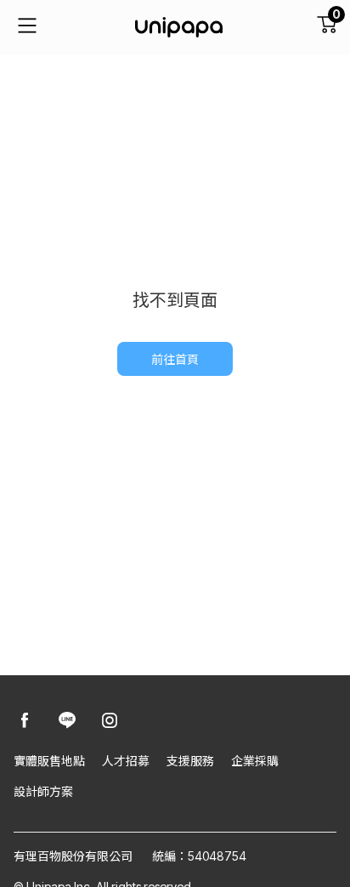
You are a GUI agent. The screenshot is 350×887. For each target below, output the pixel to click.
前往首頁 (175, 359)
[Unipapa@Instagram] (110, 721)
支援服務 (190, 760)
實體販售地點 (49, 760)
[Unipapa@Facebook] (25, 721)
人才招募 (126, 760)
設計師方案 (43, 791)
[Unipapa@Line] (67, 721)
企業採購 (255, 760)
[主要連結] (27, 27)
